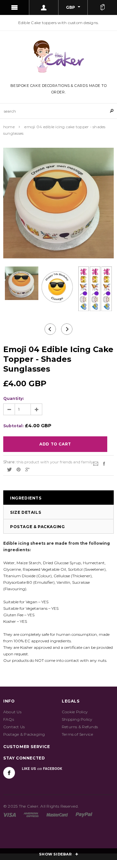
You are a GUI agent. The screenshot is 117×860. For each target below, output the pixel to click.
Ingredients (26, 498)
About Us (12, 711)
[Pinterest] (18, 469)
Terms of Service (77, 734)
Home (9, 126)
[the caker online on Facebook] (9, 773)
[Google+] (27, 469)
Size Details (25, 512)
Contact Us (14, 726)
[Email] (95, 463)
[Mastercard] (57, 814)
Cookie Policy (75, 711)
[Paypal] (84, 814)
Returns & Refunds (80, 726)
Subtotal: (13, 425)
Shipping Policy (77, 719)
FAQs (8, 719)
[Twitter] (9, 469)
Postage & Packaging (37, 526)
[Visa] (9, 814)
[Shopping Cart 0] (102, 7)
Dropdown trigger (43, 7)
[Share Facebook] (104, 463)
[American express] (31, 814)
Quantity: (13, 398)
